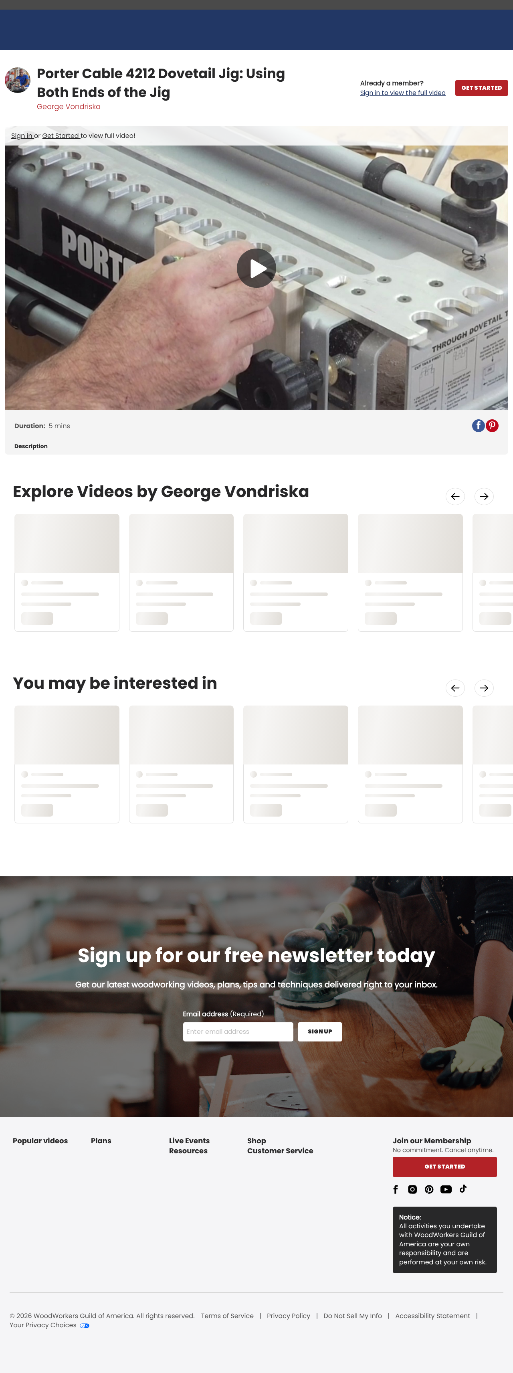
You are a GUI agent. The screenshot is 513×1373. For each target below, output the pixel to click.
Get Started (61, 135)
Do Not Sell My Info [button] (353, 1316)
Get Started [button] (444, 1167)
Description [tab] (31, 446)
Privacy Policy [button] (288, 1316)
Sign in (22, 135)
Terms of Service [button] (227, 1316)
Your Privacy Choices (43, 1325)
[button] (403, 88)
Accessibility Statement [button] (432, 1316)
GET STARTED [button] (481, 88)
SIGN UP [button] (320, 1031)
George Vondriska (69, 107)
